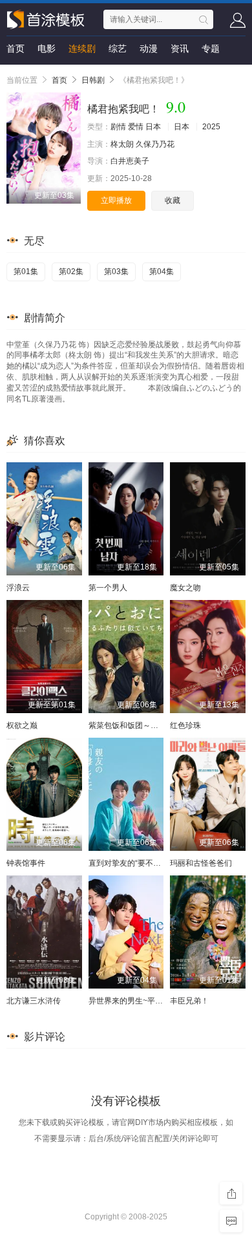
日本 (153, 126)
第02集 (71, 271)
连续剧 (82, 48)
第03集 (116, 271)
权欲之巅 (21, 725)
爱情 (135, 126)
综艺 (118, 48)
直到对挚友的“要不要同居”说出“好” (148, 863)
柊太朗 (122, 144)
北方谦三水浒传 (33, 1000)
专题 (211, 48)
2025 (211, 126)
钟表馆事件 (25, 863)
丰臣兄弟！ (189, 1000)
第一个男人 (108, 587)
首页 (15, 48)
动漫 (149, 48)
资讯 (180, 48)
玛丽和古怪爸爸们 (201, 863)
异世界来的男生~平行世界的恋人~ (147, 1000)
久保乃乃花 (155, 144)
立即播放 (116, 200)
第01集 (26, 271)
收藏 (172, 200)
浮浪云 (18, 587)
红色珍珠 (185, 725)
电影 (46, 48)
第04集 (161, 271)
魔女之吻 (185, 587)
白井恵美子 (129, 161)
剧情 (118, 126)
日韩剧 (93, 80)
